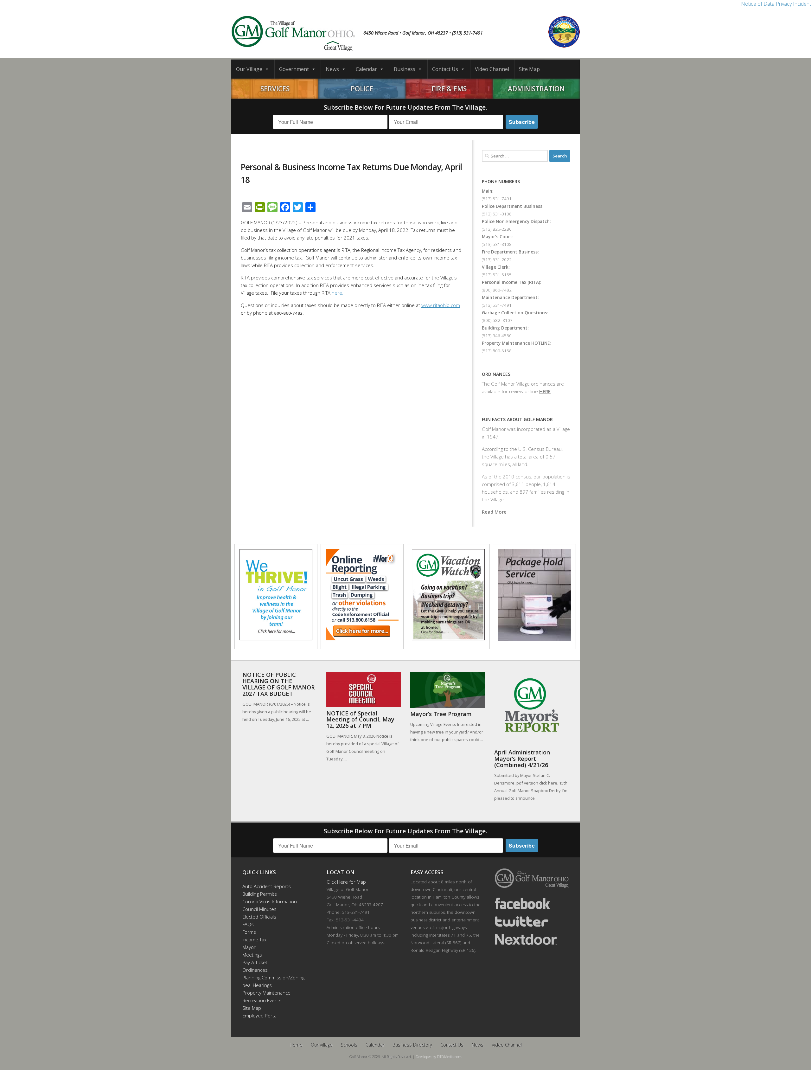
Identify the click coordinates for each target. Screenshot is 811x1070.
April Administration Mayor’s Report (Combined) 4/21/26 (522, 758)
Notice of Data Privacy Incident (776, 3)
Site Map (529, 69)
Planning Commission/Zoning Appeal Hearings (270, 981)
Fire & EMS (449, 88)
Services (275, 88)
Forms (249, 932)
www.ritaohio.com (440, 305)
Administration (536, 88)
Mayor (249, 947)
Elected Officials (259, 916)
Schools (349, 1045)
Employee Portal (260, 1015)
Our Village (249, 69)
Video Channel (492, 69)
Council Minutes (259, 909)
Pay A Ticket (254, 962)
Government (294, 69)
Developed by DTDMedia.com (439, 1056)
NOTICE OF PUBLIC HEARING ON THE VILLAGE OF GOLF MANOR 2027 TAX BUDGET (278, 684)
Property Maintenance (266, 993)
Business (404, 69)
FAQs (248, 924)
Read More (494, 512)
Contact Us (445, 69)
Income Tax (254, 939)
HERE (545, 391)
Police (362, 88)
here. (337, 293)
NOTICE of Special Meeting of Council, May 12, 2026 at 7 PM (360, 719)
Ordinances (255, 970)
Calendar (366, 69)
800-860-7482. (288, 313)
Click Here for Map (346, 882)
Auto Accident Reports (266, 886)
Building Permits (259, 894)
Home (296, 1045)
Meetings (252, 954)
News (332, 69)
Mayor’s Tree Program (441, 714)
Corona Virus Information (269, 901)
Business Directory (412, 1045)
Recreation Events (262, 1000)
